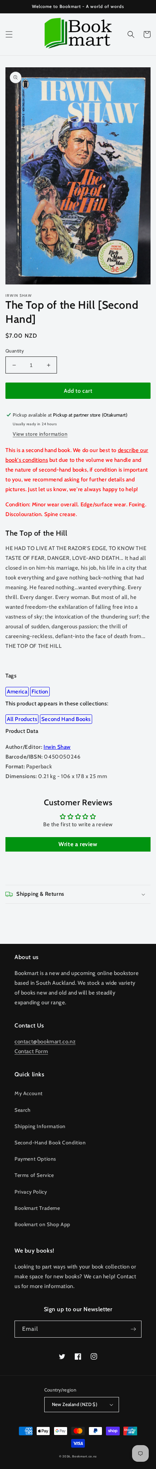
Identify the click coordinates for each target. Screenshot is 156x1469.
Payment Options (35, 1159)
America (17, 691)
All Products (22, 719)
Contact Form (31, 1051)
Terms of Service (34, 1175)
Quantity (14, 351)
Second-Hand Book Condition (50, 1142)
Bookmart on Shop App (42, 1224)
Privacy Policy (31, 1192)
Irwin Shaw (57, 747)
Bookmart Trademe (37, 1208)
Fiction (40, 691)
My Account (29, 1093)
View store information (40, 434)
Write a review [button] (77, 844)
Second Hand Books (66, 719)
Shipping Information (40, 1126)
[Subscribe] (133, 1329)
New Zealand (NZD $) (75, 1404)
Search (23, 1110)
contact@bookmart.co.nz (45, 1041)
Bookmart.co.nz (84, 1456)
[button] (9, 34)
